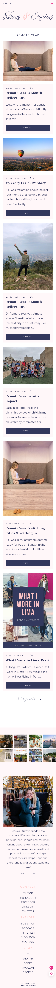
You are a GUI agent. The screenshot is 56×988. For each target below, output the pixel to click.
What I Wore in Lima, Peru (27, 660)
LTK (28, 954)
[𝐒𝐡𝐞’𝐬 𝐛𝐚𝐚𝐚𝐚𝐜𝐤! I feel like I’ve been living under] (20, 755)
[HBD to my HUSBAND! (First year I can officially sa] (35, 741)
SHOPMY (28, 958)
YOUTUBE (28, 941)
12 (33, 178)
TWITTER (28, 911)
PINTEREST (28, 932)
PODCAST (28, 928)
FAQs (33, 874)
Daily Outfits (20, 655)
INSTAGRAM (28, 897)
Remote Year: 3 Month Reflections (24, 304)
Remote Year (20, 88)
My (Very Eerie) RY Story (26, 183)
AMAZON (28, 967)
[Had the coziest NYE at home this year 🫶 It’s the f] (6, 741)
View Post (28, 128)
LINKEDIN (28, 906)
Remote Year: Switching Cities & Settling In (25, 531)
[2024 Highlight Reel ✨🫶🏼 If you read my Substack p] (35, 755)
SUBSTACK (28, 923)
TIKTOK (28, 893)
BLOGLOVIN (28, 937)
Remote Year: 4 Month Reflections (24, 95)
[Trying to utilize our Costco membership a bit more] (20, 741)
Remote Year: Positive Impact (24, 398)
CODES (28, 963)
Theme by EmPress (28, 986)
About (24, 874)
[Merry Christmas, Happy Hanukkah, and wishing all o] (6, 755)
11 (32, 524)
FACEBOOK (28, 902)
